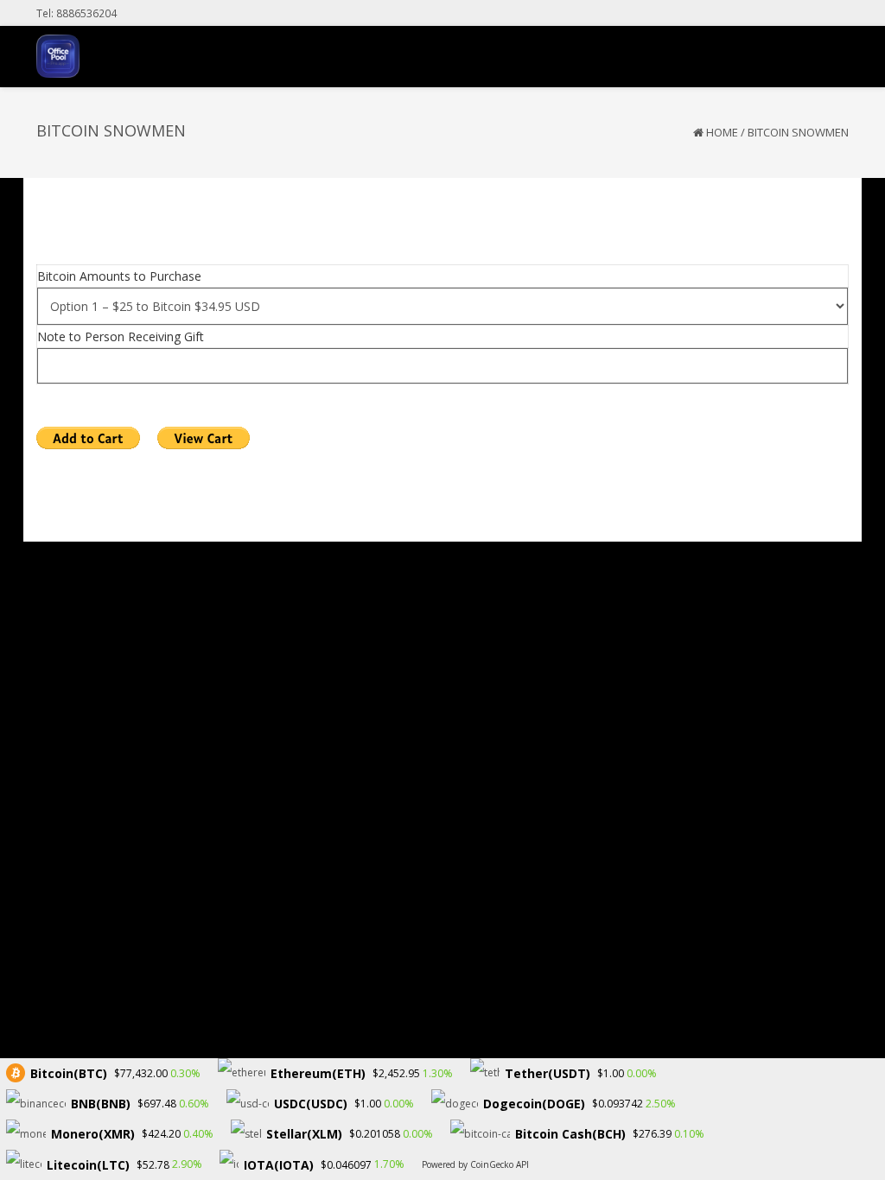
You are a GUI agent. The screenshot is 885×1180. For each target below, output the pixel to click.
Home (722, 132)
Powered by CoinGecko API (475, 1164)
